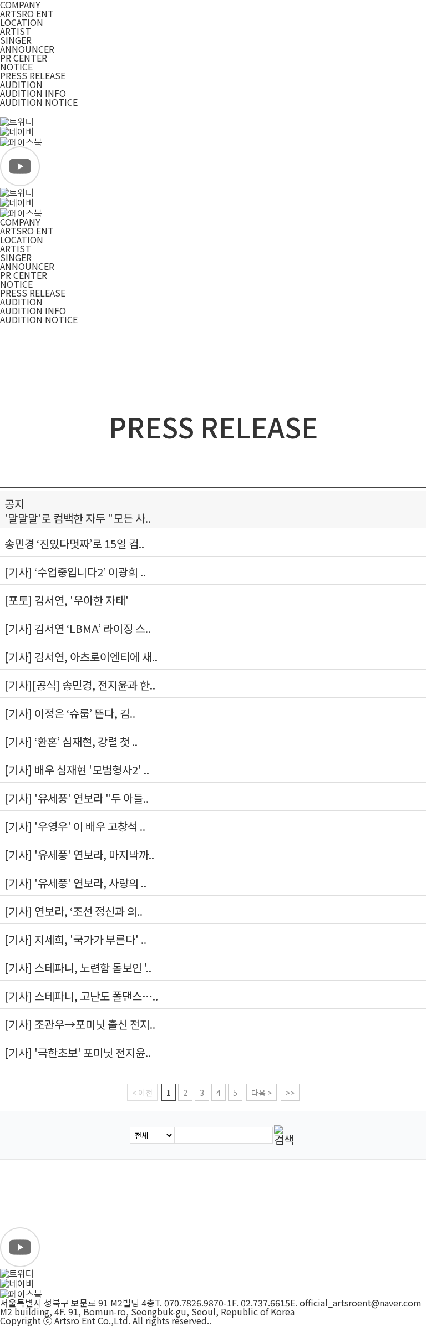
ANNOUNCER (27, 48)
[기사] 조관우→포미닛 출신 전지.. (79, 1024)
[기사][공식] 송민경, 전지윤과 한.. (79, 685)
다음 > (261, 1092)
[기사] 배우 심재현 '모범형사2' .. (76, 770)
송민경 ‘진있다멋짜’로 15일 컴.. (74, 543)
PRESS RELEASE (32, 75)
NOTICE (16, 66)
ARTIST (15, 31)
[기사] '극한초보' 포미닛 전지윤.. (77, 1052)
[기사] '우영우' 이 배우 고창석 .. (74, 826)
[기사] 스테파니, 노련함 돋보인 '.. (77, 967)
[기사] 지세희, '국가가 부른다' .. (75, 939)
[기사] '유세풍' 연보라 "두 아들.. (76, 798)
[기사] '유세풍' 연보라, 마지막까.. (79, 854)
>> (290, 1092)
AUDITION (21, 84)
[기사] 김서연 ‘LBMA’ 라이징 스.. (77, 628)
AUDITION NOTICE (39, 102)
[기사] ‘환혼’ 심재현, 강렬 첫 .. (71, 741)
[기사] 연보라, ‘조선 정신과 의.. (73, 911)
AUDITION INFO (33, 93)
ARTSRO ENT (27, 13)
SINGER (16, 40)
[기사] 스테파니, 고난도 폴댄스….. (81, 996)
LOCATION (21, 22)
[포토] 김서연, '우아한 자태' (66, 600)
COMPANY (20, 221)
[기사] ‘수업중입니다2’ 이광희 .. (75, 572)
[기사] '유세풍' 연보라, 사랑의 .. (75, 883)
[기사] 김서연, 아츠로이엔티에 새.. (81, 657)
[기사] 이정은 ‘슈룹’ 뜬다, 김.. (69, 713)
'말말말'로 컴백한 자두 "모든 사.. (77, 518)
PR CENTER (23, 57)
